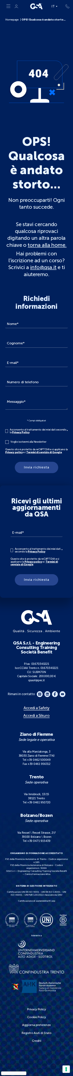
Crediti (36, 1041)
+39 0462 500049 (39, 760)
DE (53, 11)
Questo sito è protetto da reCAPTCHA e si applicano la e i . (36, 451)
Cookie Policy (36, 1017)
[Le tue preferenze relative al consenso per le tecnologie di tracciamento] (66, 1069)
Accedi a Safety (36, 708)
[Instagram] (40, 694)
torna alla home (46, 245)
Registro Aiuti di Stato (36, 1033)
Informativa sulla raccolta (14, 1073)
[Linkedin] (47, 694)
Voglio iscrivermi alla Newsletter (28, 441)
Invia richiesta (36, 467)
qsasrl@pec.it (36, 680)
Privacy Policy (20, 432)
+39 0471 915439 (38, 841)
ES (53, 24)
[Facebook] (55, 694)
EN (53, 16)
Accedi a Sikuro (36, 715)
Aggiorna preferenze (36, 1025)
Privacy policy (14, 452)
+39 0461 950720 (38, 802)
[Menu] (8, 6)
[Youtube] (62, 694)
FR (53, 20)
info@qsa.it (43, 267)
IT (53, 6)
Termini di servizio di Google (44, 452)
